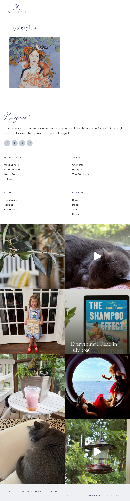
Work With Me (12, 169)
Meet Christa (11, 164)
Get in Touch (11, 174)
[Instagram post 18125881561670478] (32, 451)
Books (76, 204)
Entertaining (11, 199)
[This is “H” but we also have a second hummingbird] (97, 451)
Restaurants (11, 209)
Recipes (8, 204)
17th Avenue (117, 495)
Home (75, 214)
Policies (8, 178)
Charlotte (77, 164)
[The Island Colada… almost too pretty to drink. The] (32, 386)
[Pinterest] (22, 143)
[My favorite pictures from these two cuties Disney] (97, 386)
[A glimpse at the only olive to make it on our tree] (32, 256)
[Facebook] (15, 143)
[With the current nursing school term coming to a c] (97, 321)
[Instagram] (7, 143)
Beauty (76, 199)
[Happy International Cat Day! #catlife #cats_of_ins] (97, 256)
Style (75, 209)
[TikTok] (30, 143)
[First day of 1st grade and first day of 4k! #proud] (32, 321)
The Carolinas (80, 174)
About (11, 491)
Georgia (77, 169)
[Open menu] (127, 8)
